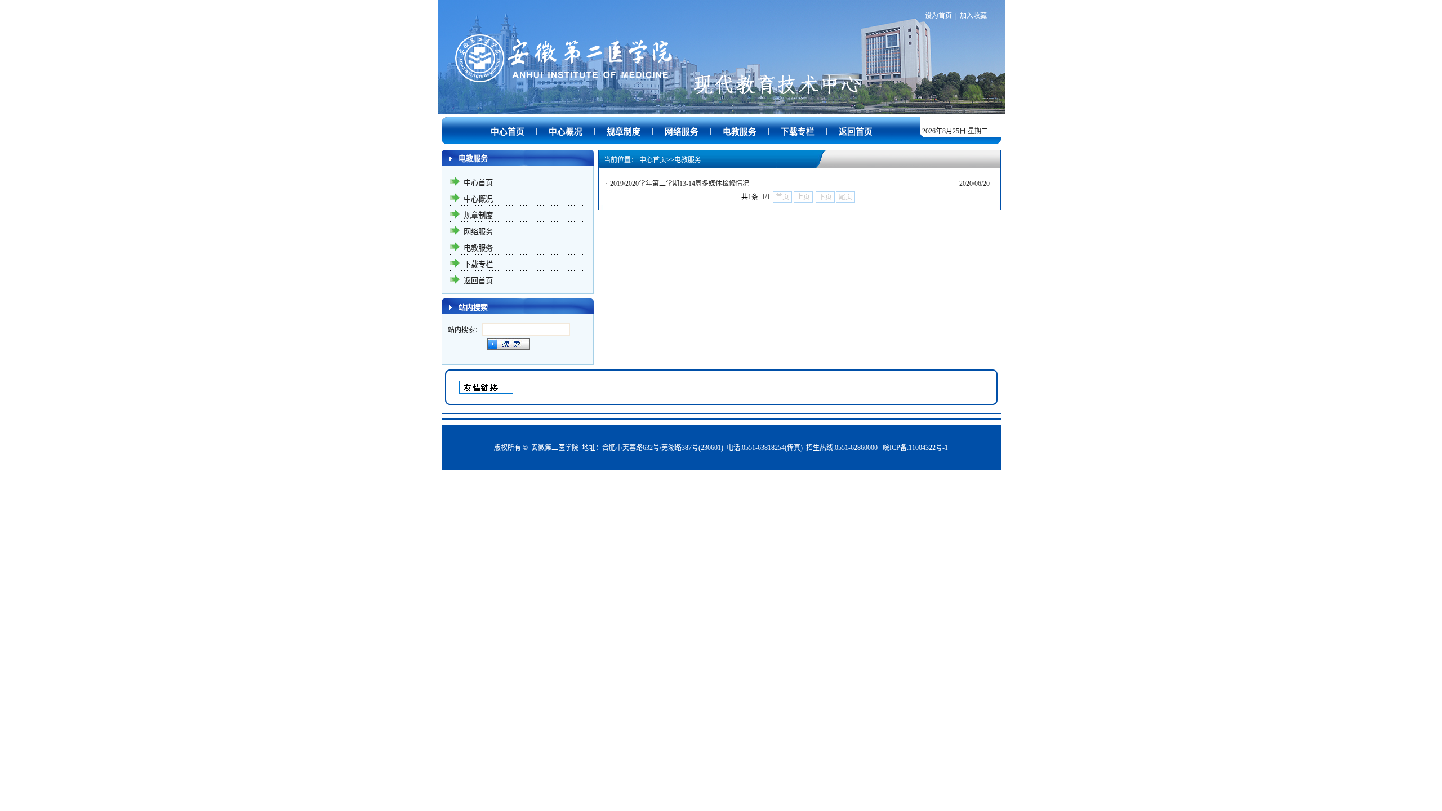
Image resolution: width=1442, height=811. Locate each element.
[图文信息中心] (721, 99)
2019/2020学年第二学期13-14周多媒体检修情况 (679, 184)
